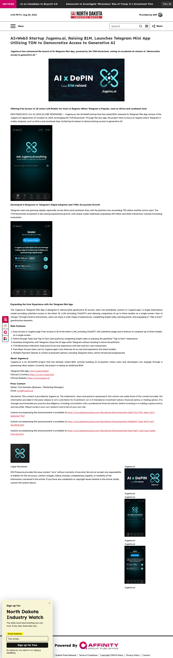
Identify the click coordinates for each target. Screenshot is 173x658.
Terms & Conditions (88, 655)
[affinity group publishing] (5, 332)
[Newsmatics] (5, 338)
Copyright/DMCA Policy (111, 655)
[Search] (141, 26)
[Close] (49, 603)
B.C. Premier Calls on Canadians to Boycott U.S (30, 4)
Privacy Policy (133, 655)
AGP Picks (8, 4)
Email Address (15, 633)
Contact (146, 655)
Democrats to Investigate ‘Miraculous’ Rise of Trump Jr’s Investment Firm (109, 4)
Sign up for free (27, 645)
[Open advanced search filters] (147, 26)
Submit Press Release (65, 655)
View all (167, 4)
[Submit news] (5, 319)
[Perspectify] (5, 326)
